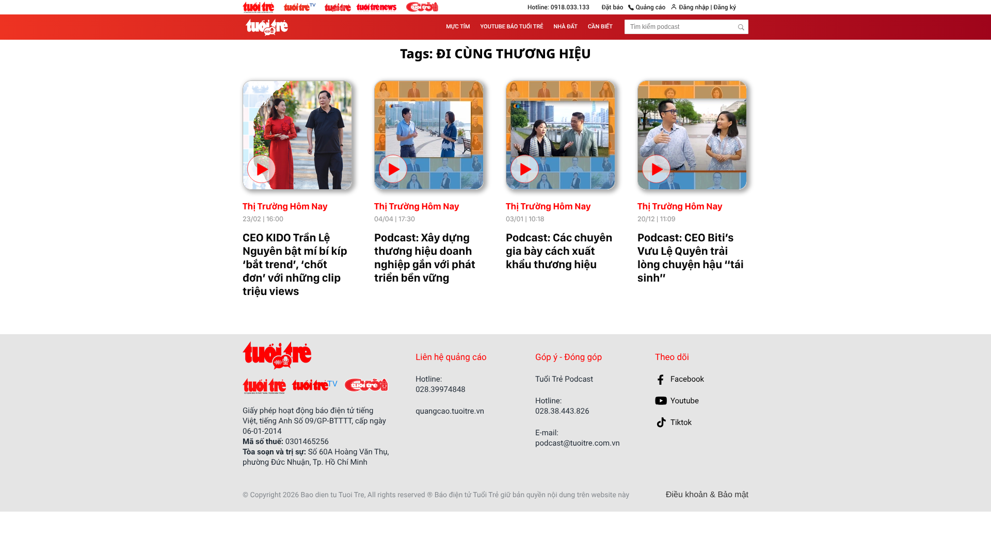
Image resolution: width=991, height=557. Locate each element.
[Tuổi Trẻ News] (376, 6)
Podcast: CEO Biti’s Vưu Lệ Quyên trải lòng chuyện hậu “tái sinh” (690, 258)
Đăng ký (724, 7)
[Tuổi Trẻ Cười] (422, 7)
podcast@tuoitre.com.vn (577, 443)
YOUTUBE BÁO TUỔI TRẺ (512, 26)
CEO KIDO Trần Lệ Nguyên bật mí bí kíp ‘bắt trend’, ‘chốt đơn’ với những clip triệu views (295, 264)
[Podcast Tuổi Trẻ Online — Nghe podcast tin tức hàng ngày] (269, 27)
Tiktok (681, 422)
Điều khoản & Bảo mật (707, 495)
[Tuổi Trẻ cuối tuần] (340, 4)
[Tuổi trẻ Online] (263, 7)
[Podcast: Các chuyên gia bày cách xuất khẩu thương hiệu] (560, 135)
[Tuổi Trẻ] (264, 386)
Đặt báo (613, 7)
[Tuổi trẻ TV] (304, 6)
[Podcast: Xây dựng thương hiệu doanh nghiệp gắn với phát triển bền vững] (429, 135)
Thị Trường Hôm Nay (285, 206)
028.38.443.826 (562, 411)
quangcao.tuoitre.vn (449, 411)
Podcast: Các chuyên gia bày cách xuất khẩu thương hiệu (559, 251)
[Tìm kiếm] (741, 27)
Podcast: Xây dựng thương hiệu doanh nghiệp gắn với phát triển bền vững (424, 258)
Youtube (684, 400)
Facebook (687, 379)
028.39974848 (440, 389)
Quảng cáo (651, 7)
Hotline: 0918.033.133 (558, 7)
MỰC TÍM (458, 26)
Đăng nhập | (695, 7)
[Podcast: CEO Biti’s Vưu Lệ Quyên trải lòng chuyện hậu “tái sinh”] (692, 135)
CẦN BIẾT (600, 26)
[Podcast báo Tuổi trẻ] (310, 355)
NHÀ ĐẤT (566, 26)
